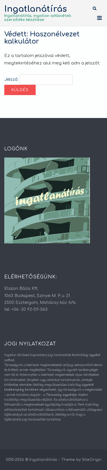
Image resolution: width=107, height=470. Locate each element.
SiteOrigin (92, 460)
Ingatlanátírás (35, 9)
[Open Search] (94, 8)
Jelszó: (12, 79)
